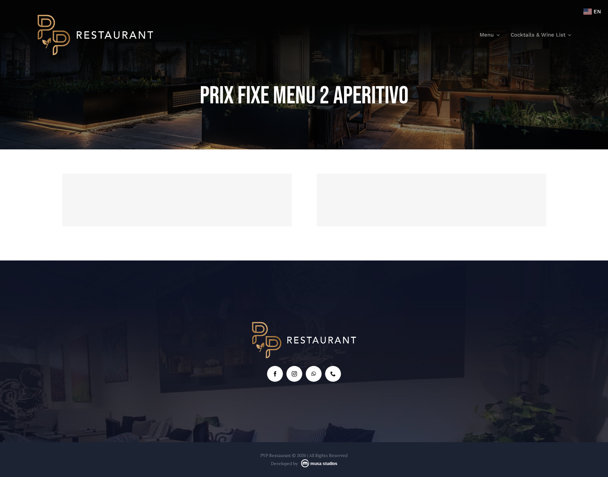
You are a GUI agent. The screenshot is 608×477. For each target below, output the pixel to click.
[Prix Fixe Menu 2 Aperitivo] (177, 200)
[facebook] (275, 374)
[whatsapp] (314, 374)
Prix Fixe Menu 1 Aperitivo (150, 215)
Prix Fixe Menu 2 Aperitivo (203, 215)
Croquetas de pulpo (177, 186)
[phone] (333, 374)
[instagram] (294, 374)
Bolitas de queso (432, 186)
